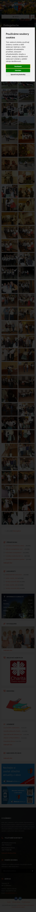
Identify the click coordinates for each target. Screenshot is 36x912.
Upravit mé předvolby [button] (18, 74)
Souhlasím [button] (18, 66)
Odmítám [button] (18, 70)
